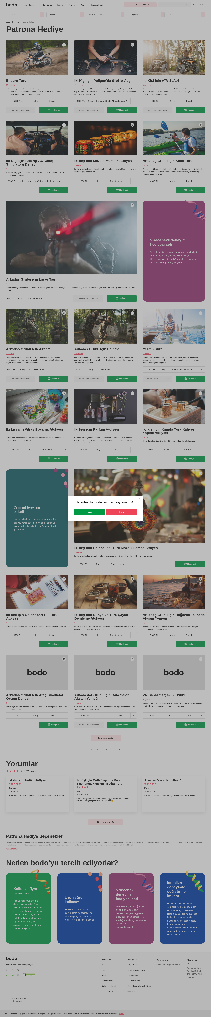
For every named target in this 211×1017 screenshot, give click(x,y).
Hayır (121, 512)
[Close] (139, 498)
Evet (89, 512)
